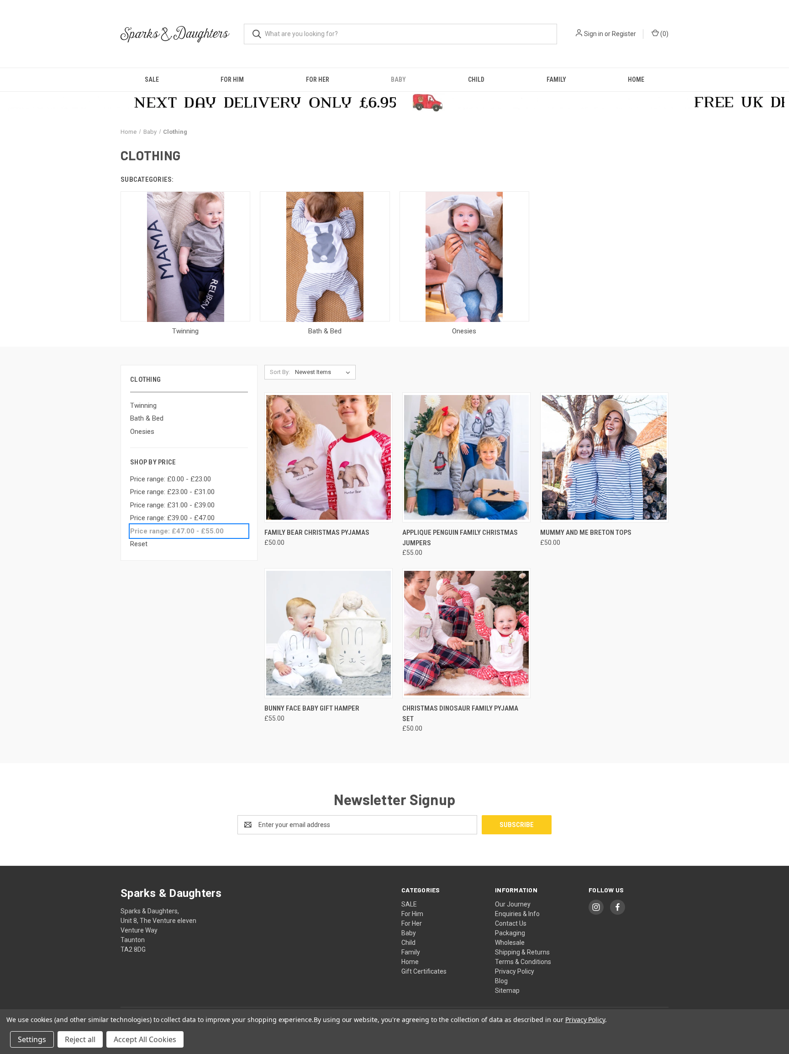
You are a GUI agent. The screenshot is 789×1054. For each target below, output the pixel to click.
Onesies (142, 431)
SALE (152, 79)
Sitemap (507, 990)
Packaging (510, 933)
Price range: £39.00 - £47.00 (172, 518)
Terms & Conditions (523, 961)
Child (476, 79)
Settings (32, 1039)
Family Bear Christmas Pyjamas (316, 532)
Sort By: (280, 372)
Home (636, 79)
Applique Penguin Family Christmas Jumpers (460, 537)
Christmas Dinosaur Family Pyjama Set (460, 713)
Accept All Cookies (145, 1039)
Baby (398, 79)
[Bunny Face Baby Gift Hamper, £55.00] (328, 633)
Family (556, 79)
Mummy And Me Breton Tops (585, 532)
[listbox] (324, 372)
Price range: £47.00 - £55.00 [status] (177, 531)
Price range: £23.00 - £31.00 (172, 492)
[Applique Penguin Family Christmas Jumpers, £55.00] (466, 457)
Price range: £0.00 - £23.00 (170, 479)
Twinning (143, 405)
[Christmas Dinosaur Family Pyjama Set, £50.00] (466, 633)
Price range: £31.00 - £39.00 (172, 505)
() (663, 33)
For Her (317, 79)
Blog (501, 981)
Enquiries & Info (517, 913)
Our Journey (513, 904)
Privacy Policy (514, 971)
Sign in (593, 33)
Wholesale (510, 942)
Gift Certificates (424, 971)
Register (624, 33)
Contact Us (510, 923)
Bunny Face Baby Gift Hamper (311, 708)
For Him (232, 79)
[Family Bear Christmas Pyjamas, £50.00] (328, 457)
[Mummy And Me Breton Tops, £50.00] (604, 457)
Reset (138, 544)
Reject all (80, 1039)
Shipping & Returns (522, 952)
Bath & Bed (146, 418)
